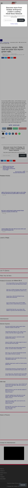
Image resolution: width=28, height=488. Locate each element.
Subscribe (21, 20)
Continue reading (14, 23)
